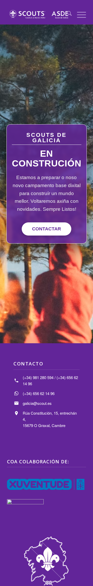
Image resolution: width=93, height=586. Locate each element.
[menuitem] (67, 14)
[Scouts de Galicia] (38, 14)
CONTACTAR (46, 228)
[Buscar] (67, 14)
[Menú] (79, 14)
